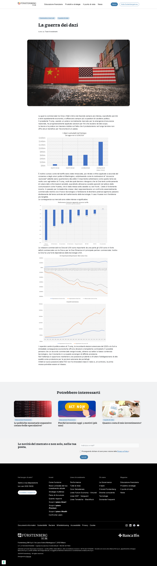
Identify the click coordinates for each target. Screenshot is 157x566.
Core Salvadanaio (77, 489)
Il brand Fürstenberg (107, 489)
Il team (102, 486)
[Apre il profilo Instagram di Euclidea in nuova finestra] (126, 525)
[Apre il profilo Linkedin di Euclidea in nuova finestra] (130, 525)
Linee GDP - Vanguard (79, 496)
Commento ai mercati (47, 18)
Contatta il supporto (27, 492)
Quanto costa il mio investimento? (121, 422)
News (100, 4)
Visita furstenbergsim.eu (129, 4)
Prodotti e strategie (72, 4)
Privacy (85, 525)
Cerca (114, 4)
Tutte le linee (75, 486)
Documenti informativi (27, 525)
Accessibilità (75, 525)
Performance (75, 482)
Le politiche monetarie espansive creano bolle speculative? (33, 424)
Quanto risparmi (55, 499)
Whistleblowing (63, 525)
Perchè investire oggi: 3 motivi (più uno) (77, 424)
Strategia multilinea (56, 492)
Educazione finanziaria (53, 4)
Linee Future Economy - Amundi (83, 493)
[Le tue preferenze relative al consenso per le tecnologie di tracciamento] (4, 562)
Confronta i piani (55, 515)
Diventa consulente (107, 493)
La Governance (105, 482)
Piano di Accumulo (56, 495)
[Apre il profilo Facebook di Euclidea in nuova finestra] (134, 525)
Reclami (52, 525)
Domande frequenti (107, 499)
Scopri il (57, 502)
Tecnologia (103, 496)
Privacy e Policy (123, 451)
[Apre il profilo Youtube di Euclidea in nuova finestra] (138, 525)
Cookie (92, 525)
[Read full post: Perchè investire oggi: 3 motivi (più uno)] (77, 409)
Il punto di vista (89, 4)
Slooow (28, 556)
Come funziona (55, 482)
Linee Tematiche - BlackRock (82, 499)
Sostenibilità (42, 525)
